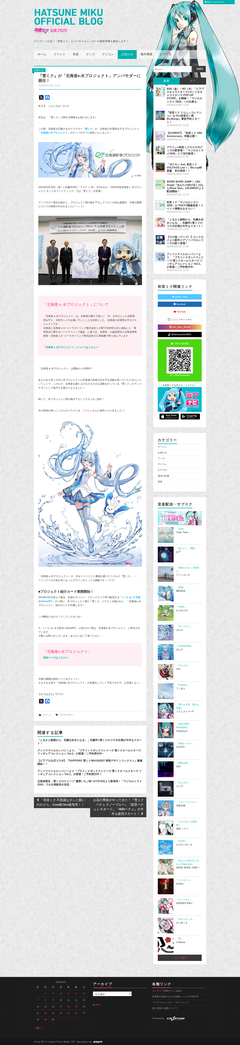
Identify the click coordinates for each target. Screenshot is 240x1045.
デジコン (108, 54)
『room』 (181, 529)
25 (68, 1013)
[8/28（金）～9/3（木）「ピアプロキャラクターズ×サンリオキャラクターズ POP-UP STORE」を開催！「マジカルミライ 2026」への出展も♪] (160, 91)
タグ (193, 81)
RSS (97, 1005)
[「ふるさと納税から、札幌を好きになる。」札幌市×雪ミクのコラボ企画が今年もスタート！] (160, 222)
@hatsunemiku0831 (180, 334)
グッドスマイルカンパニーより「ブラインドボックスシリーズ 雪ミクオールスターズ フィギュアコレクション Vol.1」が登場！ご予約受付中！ (89, 772)
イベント (60, 54)
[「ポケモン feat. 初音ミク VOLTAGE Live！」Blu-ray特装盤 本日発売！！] (160, 167)
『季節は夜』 (183, 763)
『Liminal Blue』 (184, 646)
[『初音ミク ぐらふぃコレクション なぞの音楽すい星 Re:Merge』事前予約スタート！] (160, 115)
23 (53, 1013)
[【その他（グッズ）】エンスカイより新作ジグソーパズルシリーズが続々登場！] (160, 239)
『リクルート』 (184, 880)
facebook (181, 304)
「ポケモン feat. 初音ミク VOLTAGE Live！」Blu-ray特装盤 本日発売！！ (184, 167)
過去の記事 (163, 476)
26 (76, 1013)
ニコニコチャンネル (181, 319)
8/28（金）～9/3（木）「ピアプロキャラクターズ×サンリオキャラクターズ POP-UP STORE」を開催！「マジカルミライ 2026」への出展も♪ (185, 95)
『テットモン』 (184, 900)
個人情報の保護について (164, 1008)
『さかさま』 (183, 665)
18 (68, 1006)
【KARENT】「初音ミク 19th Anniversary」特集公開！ (184, 134)
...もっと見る (180, 958)
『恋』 (179, 939)
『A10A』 (181, 607)
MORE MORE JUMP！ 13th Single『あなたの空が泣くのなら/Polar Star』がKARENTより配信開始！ (185, 186)
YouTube (181, 312)
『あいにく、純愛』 (186, 548)
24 (61, 1013)
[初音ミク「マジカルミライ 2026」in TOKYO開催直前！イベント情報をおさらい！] (160, 205)
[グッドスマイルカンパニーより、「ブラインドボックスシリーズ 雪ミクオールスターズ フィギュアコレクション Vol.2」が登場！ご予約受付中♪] (160, 257)
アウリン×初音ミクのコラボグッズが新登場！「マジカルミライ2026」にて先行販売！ (185, 150)
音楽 (76, 54)
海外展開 (146, 54)
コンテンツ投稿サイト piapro (167, 991)
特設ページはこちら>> (55, 657)
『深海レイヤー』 (185, 743)
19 (76, 1006)
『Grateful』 (182, 685)
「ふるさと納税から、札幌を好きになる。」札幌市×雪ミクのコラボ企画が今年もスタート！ (185, 222)
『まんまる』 (183, 782)
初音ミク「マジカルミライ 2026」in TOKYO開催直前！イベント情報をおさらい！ (185, 205)
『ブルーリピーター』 (187, 802)
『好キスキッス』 (185, 919)
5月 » (39, 1028)
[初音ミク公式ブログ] (68, 21)
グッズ (90, 54)
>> (71, 347)
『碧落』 (180, 587)
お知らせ (127, 54)
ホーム (41, 54)
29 (45, 1019)
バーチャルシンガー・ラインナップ (170, 1002)
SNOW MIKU (66, 715)
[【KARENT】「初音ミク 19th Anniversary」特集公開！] (160, 135)
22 (45, 1013)
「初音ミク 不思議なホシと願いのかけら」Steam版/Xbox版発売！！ (61, 802)
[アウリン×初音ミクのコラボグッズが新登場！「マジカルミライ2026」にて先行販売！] (160, 150)
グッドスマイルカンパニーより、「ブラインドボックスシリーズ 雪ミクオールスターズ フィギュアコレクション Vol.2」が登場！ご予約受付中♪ (89, 752)
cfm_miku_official (180, 327)
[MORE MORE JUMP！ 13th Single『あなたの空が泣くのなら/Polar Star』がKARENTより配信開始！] (160, 184)
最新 (166, 81)
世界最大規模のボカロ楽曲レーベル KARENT (175, 996)
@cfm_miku (180, 297)
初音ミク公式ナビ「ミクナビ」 (180, 385)
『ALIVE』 (181, 841)
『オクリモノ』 (184, 626)
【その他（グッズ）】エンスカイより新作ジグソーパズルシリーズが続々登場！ (185, 240)
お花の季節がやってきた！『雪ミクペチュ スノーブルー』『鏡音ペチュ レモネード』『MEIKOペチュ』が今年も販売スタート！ (118, 807)
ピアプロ (165, 54)
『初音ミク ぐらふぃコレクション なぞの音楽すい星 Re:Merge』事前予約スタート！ (184, 117)
